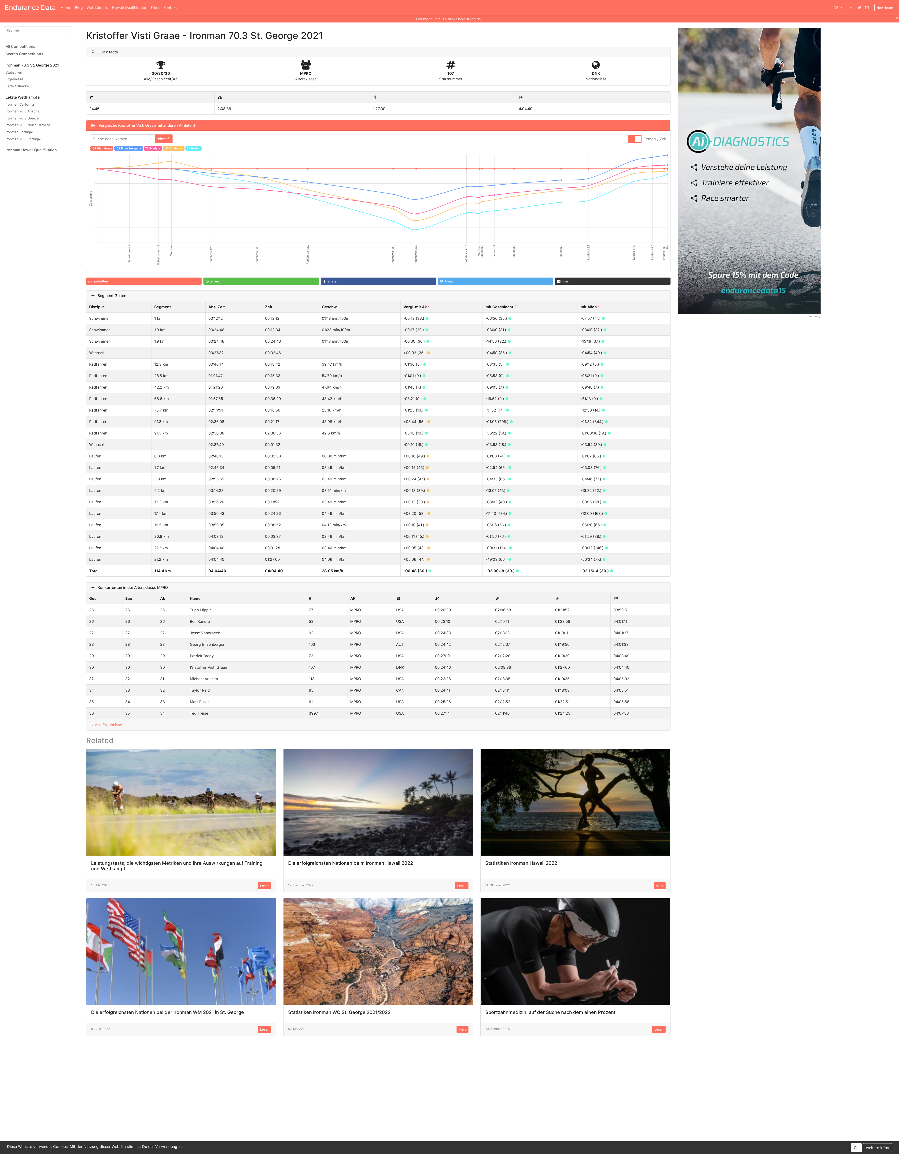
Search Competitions (24, 54)
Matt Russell (200, 701)
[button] (144, 281)
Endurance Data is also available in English (448, 19)
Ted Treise (199, 713)
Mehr (659, 886)
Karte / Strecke (17, 86)
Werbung (814, 316)
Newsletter (885, 8)
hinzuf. (163, 139)
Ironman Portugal (19, 132)
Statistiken (14, 72)
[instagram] (867, 7)
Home (66, 7)
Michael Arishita (204, 678)
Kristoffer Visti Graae (208, 667)
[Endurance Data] (30, 7)
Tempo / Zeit (655, 139)
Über (155, 7)
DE (836, 7)
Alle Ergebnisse (108, 724)
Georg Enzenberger (207, 644)
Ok (856, 1147)
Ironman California (20, 104)
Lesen (264, 886)
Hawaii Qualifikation (129, 7)
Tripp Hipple (201, 610)
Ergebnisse (14, 79)
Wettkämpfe (97, 7)
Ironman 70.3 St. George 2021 (32, 65)
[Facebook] (851, 7)
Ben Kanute (200, 621)
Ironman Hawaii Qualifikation (31, 150)
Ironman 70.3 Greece (22, 118)
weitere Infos (877, 1147)
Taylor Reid (200, 690)
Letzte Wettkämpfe (23, 97)
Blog (79, 7)
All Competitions (20, 46)
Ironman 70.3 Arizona (22, 111)
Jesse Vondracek (205, 633)
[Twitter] (859, 7)
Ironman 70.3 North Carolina (28, 125)
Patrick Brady (202, 655)
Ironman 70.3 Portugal (23, 139)
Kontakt (170, 7)
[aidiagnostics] (749, 171)
